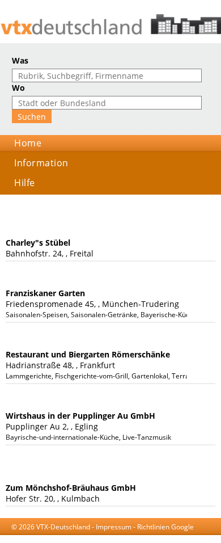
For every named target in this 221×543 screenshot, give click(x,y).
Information (41, 163)
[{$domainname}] (110, 24)
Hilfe (24, 182)
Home (27, 143)
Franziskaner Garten (45, 293)
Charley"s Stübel (38, 242)
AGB (62, 537)
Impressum (113, 527)
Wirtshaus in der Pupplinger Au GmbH (80, 415)
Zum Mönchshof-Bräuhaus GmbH (71, 487)
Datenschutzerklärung (110, 537)
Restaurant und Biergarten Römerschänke (88, 354)
